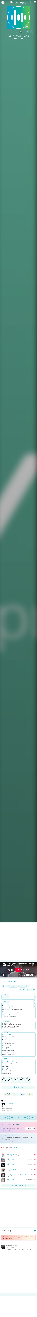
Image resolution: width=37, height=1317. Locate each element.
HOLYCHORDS (7, 1124)
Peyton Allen (18, 38)
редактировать (10, 1137)
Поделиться (19, 1087)
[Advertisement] (18, 941)
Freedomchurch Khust (17, 1106)
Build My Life (10, 1159)
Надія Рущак (6, 1100)
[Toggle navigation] (34, 2)
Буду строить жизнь (12, 1154)
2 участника (10, 1103)
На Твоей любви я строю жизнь (16, 1174)
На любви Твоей (11, 1169)
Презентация (12, 981)
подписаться (30, 1128)
